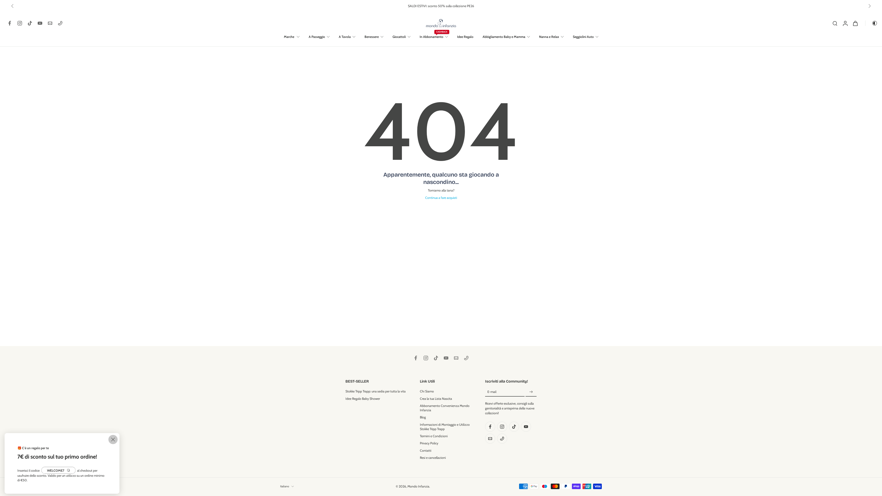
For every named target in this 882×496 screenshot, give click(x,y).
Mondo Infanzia (418, 486)
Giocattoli (399, 37)
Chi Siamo (427, 391)
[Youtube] (40, 23)
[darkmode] (871, 23)
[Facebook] (10, 23)
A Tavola (345, 37)
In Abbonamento (431, 37)
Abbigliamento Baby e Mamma (504, 37)
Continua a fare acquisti (441, 198)
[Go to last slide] (12, 6)
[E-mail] (50, 23)
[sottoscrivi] (531, 392)
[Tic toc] (30, 23)
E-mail (491, 392)
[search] (835, 23)
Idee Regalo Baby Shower (362, 398)
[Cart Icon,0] (855, 23)
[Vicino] (113, 439)
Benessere (372, 37)
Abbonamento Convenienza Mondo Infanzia (444, 407)
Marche (289, 37)
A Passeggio (317, 37)
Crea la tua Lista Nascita (436, 398)
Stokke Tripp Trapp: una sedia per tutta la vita (375, 391)
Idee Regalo (465, 37)
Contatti (425, 450)
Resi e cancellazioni (433, 457)
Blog (423, 417)
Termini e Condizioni (434, 436)
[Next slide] (869, 6)
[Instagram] (20, 23)
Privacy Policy (429, 443)
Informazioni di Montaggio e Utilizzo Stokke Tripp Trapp (445, 426)
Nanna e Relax (549, 37)
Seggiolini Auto (583, 37)
